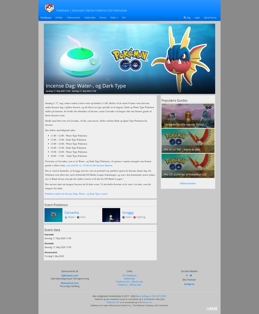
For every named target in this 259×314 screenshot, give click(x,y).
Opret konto (210, 17)
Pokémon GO (113, 302)
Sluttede (49, 243)
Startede (49, 234)
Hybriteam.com (69, 275)
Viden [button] (113, 17)
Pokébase (45, 17)
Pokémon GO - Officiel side (129, 281)
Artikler (59, 17)
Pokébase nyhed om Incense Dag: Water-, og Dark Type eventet (76, 193)
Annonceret (51, 252)
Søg (188, 17)
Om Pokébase (129, 275)
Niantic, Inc (147, 302)
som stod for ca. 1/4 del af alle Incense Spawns (89, 165)
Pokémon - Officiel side (129, 284)
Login (197, 17)
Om (124, 17)
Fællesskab (90, 17)
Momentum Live (70, 283)
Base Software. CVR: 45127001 (151, 296)
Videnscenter (73, 17)
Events (103, 17)
